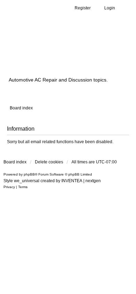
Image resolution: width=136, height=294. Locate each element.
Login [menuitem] (109, 8)
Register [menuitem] (83, 8)
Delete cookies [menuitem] (49, 162)
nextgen (93, 180)
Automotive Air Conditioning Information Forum (64, 53)
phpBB (29, 174)
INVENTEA (71, 180)
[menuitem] (9, 187)
